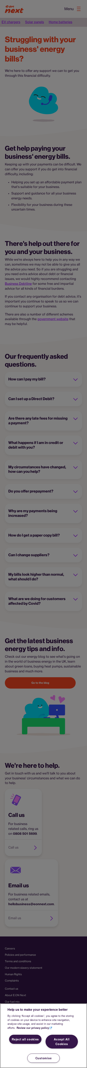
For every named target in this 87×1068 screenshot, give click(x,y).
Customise (43, 1058)
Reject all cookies (25, 1039)
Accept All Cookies (61, 1041)
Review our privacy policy (33, 1028)
